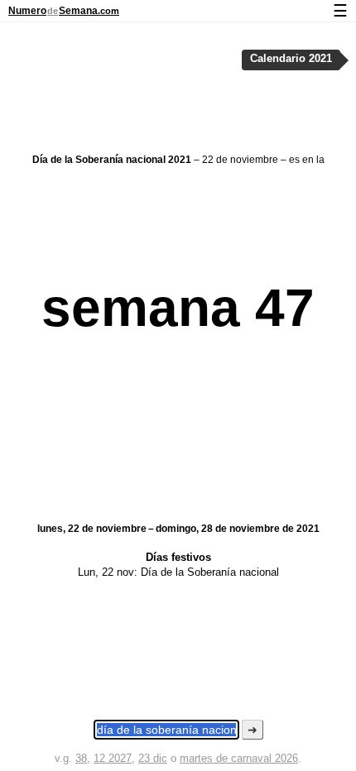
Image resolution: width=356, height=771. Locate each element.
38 (81, 758)
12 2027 (113, 758)
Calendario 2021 (291, 59)
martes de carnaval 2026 (239, 758)
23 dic (152, 758)
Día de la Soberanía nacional (210, 572)
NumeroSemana (63, 11)
